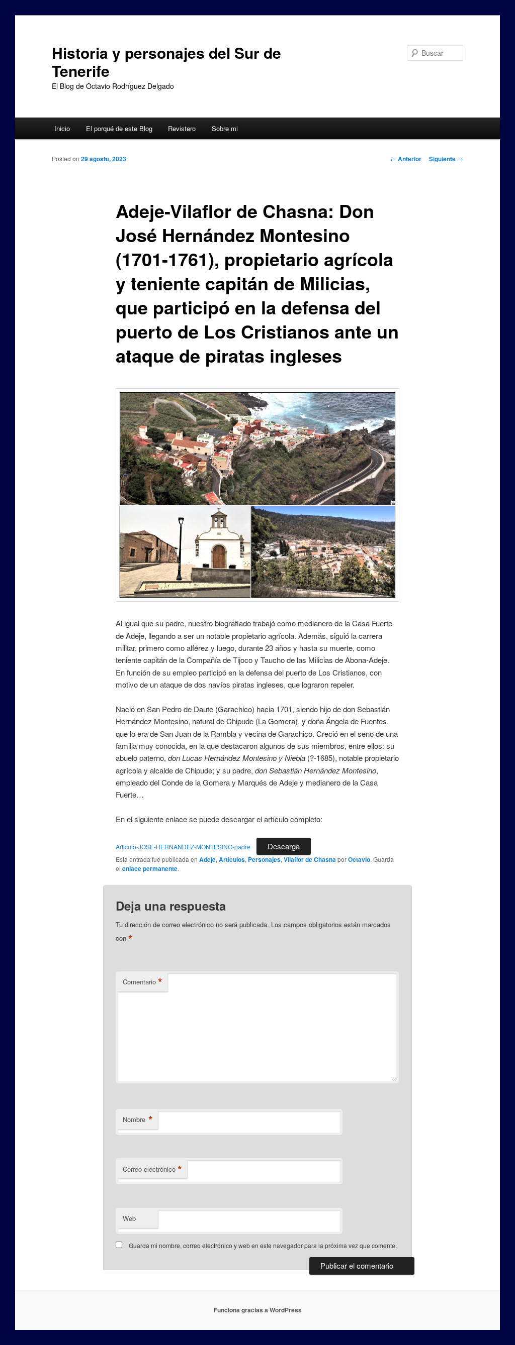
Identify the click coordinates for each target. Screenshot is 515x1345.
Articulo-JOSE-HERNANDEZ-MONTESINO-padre (183, 846)
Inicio (62, 128)
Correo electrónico (152, 1169)
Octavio (359, 859)
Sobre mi (225, 128)
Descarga (284, 846)
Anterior (405, 158)
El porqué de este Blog (119, 128)
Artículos (232, 859)
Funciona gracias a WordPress (258, 1309)
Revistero (182, 128)
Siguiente (446, 158)
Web (129, 1218)
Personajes (264, 859)
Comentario (142, 982)
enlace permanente (150, 868)
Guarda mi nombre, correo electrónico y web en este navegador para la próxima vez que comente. (263, 1245)
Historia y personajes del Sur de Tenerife (166, 61)
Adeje (207, 859)
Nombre (138, 1119)
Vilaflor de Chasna (310, 859)
